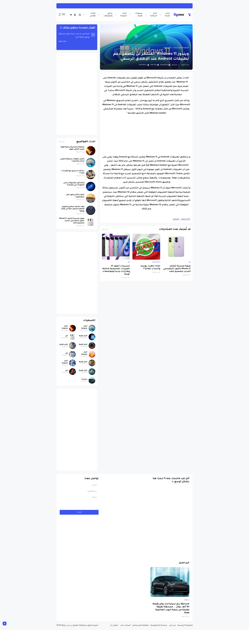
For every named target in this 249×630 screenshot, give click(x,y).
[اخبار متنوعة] (92, 328)
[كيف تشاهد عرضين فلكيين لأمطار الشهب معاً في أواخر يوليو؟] (90, 210)
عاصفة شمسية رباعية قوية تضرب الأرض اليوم (72, 148)
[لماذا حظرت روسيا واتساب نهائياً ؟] (146, 247)
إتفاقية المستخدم (140, 625)
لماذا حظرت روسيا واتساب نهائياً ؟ (150, 267)
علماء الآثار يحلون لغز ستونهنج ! (75, 196)
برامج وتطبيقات (107, 14)
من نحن (172, 625)
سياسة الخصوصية (158, 625)
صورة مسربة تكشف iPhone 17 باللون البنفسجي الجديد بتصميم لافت (177, 269)
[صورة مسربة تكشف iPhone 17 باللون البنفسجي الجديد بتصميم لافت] (177, 247)
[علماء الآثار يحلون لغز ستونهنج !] (90, 198)
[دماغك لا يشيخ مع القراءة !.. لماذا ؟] (90, 174)
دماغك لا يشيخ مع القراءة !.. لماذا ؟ (72, 172)
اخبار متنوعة (123, 14)
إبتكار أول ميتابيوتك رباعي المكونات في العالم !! (73, 184)
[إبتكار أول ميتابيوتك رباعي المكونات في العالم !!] (90, 186)
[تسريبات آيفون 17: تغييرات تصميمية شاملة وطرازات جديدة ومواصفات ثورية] (116, 247)
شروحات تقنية (139, 14)
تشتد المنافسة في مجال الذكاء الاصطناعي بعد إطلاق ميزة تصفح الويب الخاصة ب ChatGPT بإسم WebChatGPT (131, 6)
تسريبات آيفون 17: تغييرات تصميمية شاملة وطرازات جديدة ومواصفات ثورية (116, 270)
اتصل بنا (114, 625)
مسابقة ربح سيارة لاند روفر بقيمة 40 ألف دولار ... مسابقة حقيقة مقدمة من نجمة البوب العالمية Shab (171, 608)
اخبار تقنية (167, 14)
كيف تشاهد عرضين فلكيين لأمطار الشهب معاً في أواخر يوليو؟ (72, 209)
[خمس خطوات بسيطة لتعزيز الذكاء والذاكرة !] (90, 162)
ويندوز (175, 219)
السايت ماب (125, 625)
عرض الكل (105, 229)
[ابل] (72, 337)
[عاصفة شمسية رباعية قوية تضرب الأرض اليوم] (90, 150)
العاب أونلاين (92, 14)
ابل (189, 262)
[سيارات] (92, 380)
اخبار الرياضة (153, 14)
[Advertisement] (146, 135)
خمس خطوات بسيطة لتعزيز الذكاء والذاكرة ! (72, 160)
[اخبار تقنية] (92, 337)
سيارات (84, 379)
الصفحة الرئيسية (181, 48)
